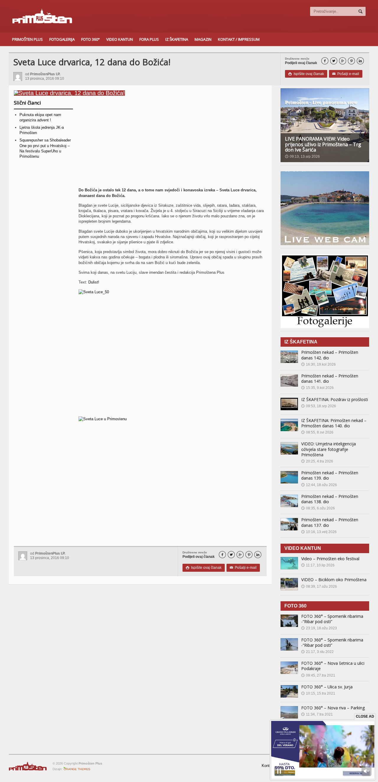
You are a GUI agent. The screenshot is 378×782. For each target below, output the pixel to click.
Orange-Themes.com (77, 769)
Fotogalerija (62, 39)
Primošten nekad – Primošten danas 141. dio (329, 378)
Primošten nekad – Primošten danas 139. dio (329, 475)
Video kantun (119, 39)
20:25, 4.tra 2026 (317, 461)
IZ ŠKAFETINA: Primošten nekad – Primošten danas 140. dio (333, 423)
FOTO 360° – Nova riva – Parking (333, 708)
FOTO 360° (90, 39)
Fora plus (149, 39)
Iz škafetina (176, 39)
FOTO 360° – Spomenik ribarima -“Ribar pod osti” (332, 618)
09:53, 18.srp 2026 (318, 406)
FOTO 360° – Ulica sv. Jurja (327, 687)
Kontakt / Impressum (239, 39)
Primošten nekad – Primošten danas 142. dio (329, 354)
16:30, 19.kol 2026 (318, 364)
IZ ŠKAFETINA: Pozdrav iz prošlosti (334, 399)
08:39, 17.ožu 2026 (319, 586)
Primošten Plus (27, 39)
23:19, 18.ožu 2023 (319, 628)
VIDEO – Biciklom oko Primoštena (333, 579)
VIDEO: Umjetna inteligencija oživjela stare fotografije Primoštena (328, 449)
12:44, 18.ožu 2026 (319, 485)
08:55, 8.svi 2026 (317, 432)
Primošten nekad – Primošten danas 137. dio (329, 522)
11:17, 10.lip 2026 (318, 565)
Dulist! (93, 282)
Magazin (203, 39)
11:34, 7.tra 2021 (317, 714)
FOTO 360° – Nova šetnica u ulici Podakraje (332, 665)
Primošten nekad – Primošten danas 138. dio (329, 498)
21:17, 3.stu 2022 (317, 652)
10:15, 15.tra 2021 (318, 693)
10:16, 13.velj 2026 (319, 532)
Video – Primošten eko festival (330, 558)
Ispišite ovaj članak (306, 74)
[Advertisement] (173, 143)
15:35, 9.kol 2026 (317, 388)
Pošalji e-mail (345, 74)
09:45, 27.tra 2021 (318, 675)
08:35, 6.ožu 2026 (318, 508)
